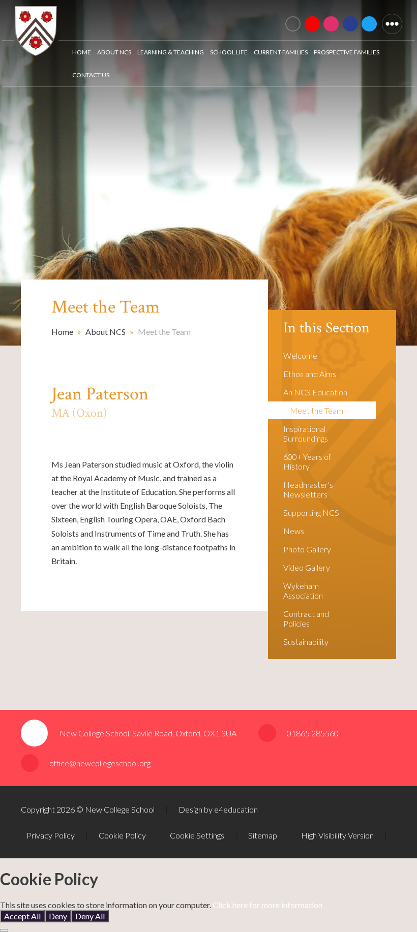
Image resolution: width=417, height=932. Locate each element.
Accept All (22, 916)
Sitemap (262, 835)
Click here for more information (267, 905)
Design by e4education (218, 809)
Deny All (90, 916)
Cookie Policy (122, 835)
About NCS (105, 331)
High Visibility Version (337, 835)
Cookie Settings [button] (197, 835)
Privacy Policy (50, 835)
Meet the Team (164, 331)
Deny (58, 916)
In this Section (326, 328)
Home (62, 331)
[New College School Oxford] (155, 18)
